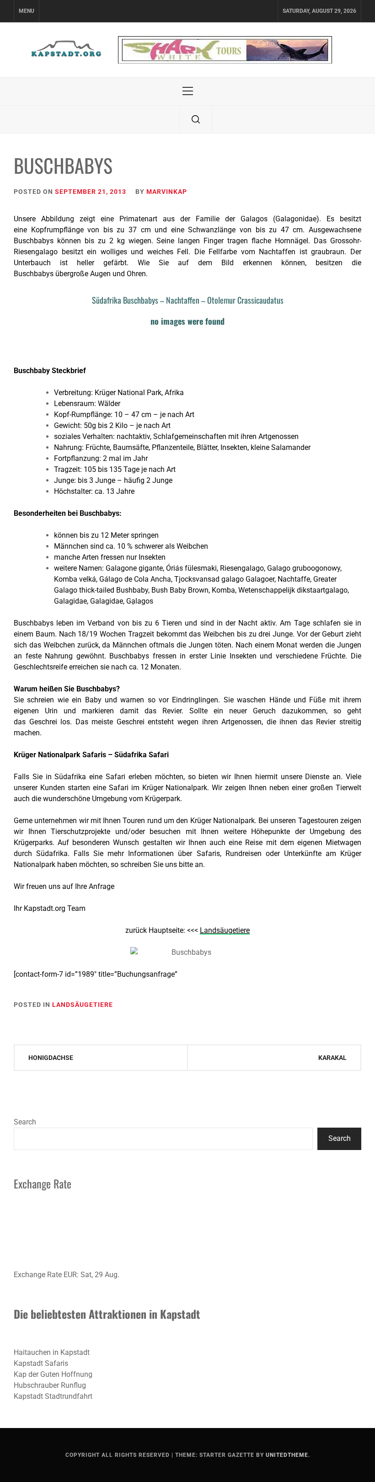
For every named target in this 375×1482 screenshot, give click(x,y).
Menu (26, 11)
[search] (196, 119)
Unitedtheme (287, 1455)
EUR (70, 1274)
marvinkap (166, 191)
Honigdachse (50, 1057)
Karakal (332, 1057)
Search (25, 1122)
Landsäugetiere (82, 1004)
